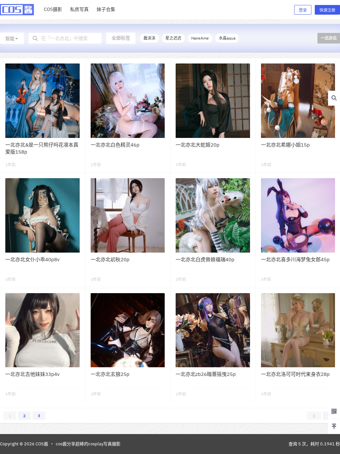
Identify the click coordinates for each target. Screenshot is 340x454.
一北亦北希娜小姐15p (285, 145)
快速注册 (327, 10)
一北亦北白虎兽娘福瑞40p (205, 259)
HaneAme (200, 38)
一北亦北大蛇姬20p (197, 145)
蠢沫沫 (149, 38)
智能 (10, 39)
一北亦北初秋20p (110, 259)
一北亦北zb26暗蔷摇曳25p (206, 374)
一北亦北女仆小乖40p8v (32, 259)
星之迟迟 (173, 38)
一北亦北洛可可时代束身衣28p (295, 374)
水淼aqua (227, 38)
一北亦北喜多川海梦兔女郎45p (295, 259)
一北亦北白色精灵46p (115, 145)
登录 (303, 10)
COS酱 (41, 444)
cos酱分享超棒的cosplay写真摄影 (88, 444)
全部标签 (121, 38)
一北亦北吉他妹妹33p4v (32, 374)
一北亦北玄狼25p (110, 374)
